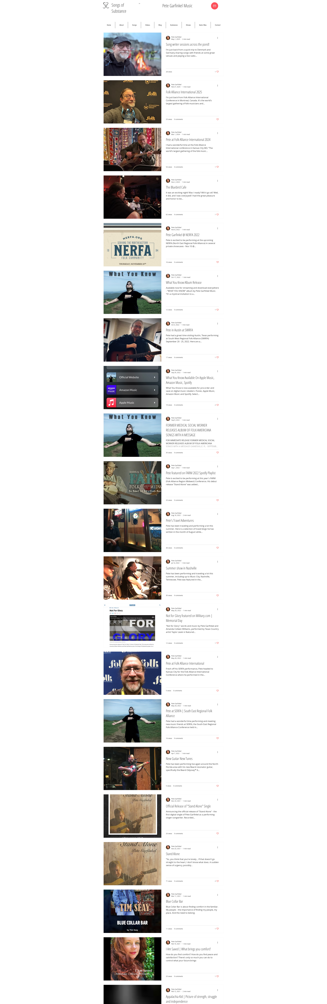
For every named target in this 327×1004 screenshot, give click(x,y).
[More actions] (218, 37)
